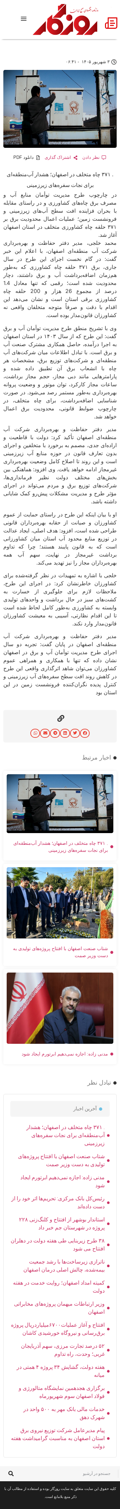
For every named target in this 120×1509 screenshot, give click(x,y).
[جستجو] (11, 1474)
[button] (85, 733)
